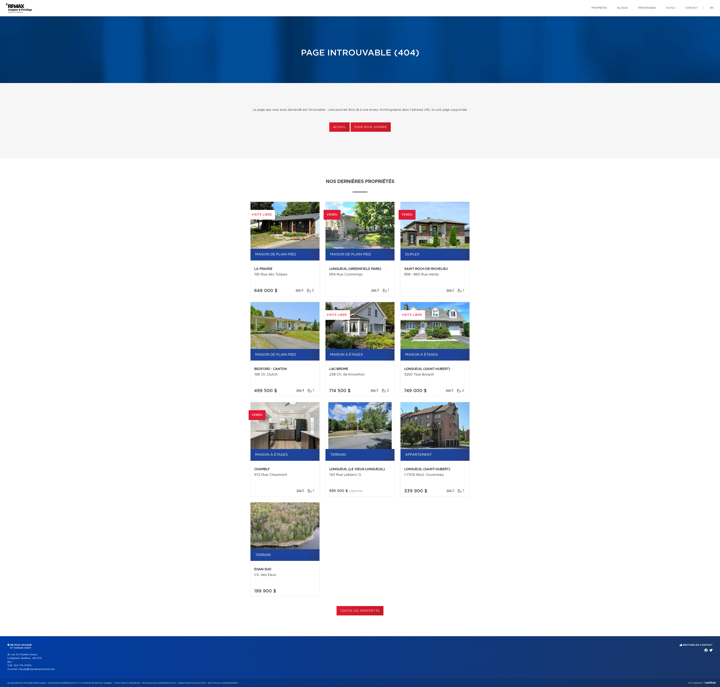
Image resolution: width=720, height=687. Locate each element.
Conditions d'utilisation (191, 683)
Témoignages (647, 8)
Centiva (710, 682)
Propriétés (599, 8)
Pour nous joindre (370, 127)
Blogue (622, 8)
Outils (670, 8)
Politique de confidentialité (159, 683)
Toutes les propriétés (360, 611)
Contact (691, 8)
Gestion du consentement (223, 683)
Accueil (339, 127)
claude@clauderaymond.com (36, 669)
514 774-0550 (23, 665)
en (711, 8)
